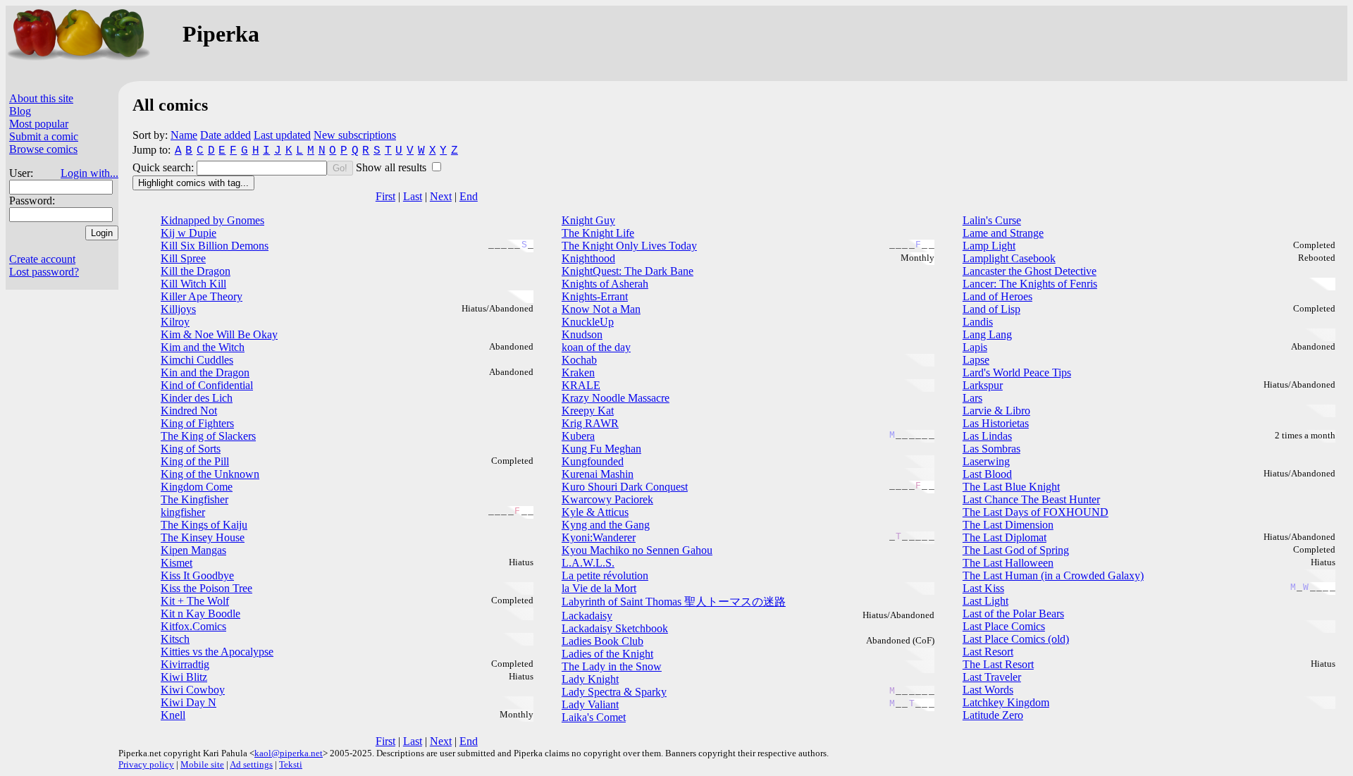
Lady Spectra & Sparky (614, 692)
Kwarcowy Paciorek (607, 499)
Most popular (38, 124)
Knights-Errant (595, 296)
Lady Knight (590, 679)
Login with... (89, 173)
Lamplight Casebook (1009, 258)
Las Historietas (996, 423)
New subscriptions (355, 135)
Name (184, 135)
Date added (225, 135)
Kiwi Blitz (184, 677)
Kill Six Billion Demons (214, 246)
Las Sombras (991, 449)
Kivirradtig (185, 664)
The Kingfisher (194, 499)
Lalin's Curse (992, 220)
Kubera (578, 436)
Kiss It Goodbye (197, 575)
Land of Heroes (997, 296)
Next (441, 196)
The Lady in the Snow (612, 666)
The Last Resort (998, 664)
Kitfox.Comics (193, 626)
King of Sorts (191, 449)
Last (412, 196)
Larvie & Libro (996, 411)
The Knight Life (598, 233)
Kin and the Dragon (205, 372)
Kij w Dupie (188, 233)
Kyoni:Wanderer (599, 537)
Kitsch (175, 639)
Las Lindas (987, 436)
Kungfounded (593, 461)
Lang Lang (987, 334)
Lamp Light (989, 246)
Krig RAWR (590, 423)
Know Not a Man (601, 309)
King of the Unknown (210, 474)
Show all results (392, 167)
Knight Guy (588, 220)
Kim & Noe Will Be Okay (219, 334)
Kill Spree (183, 258)
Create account (42, 259)
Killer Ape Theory (201, 296)
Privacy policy (146, 764)
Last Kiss (983, 588)
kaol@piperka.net (288, 753)
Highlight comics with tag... (193, 183)
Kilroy (175, 322)
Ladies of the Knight (607, 654)
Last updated (282, 135)
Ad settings (251, 764)
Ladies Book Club (602, 641)
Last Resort (988, 652)
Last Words (988, 690)
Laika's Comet (594, 717)
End (468, 196)
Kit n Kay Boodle (200, 614)
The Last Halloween (1008, 563)
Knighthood (588, 258)
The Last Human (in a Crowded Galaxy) (1053, 575)
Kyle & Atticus (595, 512)
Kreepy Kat (588, 411)
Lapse (976, 360)
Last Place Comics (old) (1016, 639)
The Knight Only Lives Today (629, 246)
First (385, 196)
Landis (978, 322)
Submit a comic (43, 136)
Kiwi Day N (188, 702)
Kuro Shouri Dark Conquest (625, 487)
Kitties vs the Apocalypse (217, 652)
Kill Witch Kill (193, 284)
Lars (972, 398)
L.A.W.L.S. (588, 563)
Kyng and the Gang (606, 525)
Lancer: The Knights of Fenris (1030, 284)
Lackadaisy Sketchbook (615, 628)
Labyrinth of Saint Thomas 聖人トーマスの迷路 (674, 602)
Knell (173, 715)
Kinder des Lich (197, 398)
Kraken (578, 372)
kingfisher (183, 512)
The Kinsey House (203, 537)
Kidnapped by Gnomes (212, 220)
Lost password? (44, 272)
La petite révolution (605, 575)
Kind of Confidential (207, 385)
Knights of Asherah (605, 284)
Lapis (975, 347)
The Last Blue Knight (1011, 487)
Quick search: (164, 167)
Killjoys (178, 309)
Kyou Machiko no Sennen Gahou (637, 550)
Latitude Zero (993, 715)
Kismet (176, 563)
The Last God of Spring (1016, 550)
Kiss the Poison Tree (206, 588)
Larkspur (983, 385)
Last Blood (987, 474)
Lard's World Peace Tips (1017, 372)
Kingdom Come (197, 487)
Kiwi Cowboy (193, 690)
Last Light (985, 601)
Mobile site (202, 764)
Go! (340, 168)
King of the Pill (195, 461)
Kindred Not (189, 411)
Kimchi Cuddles (197, 360)
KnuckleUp (588, 322)
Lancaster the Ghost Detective (1029, 271)
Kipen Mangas (193, 550)
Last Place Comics (1004, 626)
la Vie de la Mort (599, 588)
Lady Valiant (590, 704)
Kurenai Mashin (598, 474)
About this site (41, 98)
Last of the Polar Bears (1013, 614)
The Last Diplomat (1004, 537)
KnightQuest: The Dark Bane (627, 271)
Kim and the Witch (203, 347)
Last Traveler (992, 677)
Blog (20, 111)
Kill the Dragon (195, 271)
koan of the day (596, 347)
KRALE (581, 385)
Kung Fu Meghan (601, 449)
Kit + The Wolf (195, 601)
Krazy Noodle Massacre (615, 398)
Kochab (579, 360)
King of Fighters (197, 423)
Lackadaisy (587, 616)
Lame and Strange (1003, 233)
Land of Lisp (991, 309)
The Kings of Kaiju (204, 525)
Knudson (582, 334)
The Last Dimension (1008, 525)
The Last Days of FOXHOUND (1035, 512)
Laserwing (986, 461)
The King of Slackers (208, 436)
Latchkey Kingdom (1006, 702)
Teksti (290, 764)
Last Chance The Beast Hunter (1031, 499)
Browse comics (43, 149)
